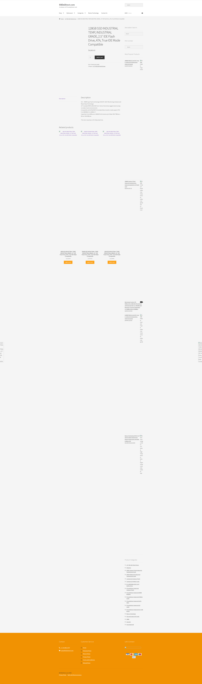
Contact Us (104, 13)
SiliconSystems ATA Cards (132, 616)
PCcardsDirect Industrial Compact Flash (132, 589)
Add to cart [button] (68, 262)
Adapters (128, 567)
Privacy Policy (86, 657)
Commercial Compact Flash (133, 579)
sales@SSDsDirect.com (67, 650)
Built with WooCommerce (75, 675)
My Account (70, 13)
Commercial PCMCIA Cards (132, 581)
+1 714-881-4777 (65, 648)
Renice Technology (93, 13)
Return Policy (86, 654)
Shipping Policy (87, 651)
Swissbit (128, 622)
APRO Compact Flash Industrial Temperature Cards (134, 571)
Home (62, 19)
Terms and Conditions (89, 660)
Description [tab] (62, 98)
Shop (60, 13)
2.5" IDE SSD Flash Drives (70, 19)
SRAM (127, 619)
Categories (80, 13)
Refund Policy (86, 663)
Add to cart (100, 57)
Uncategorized (130, 624)
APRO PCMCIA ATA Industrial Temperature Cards (133, 575)
